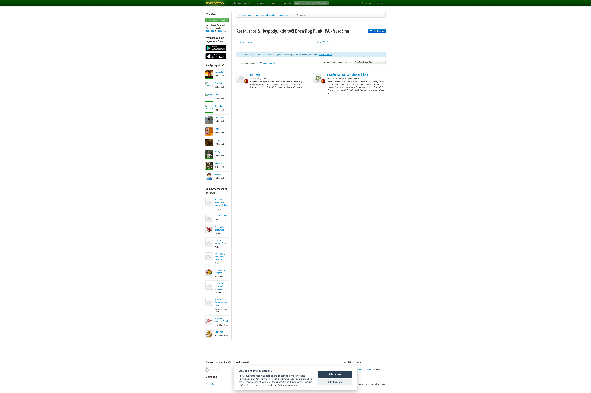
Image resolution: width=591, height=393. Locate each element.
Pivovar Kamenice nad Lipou (221, 302)
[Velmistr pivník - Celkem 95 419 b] (209, 109)
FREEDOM (220, 117)
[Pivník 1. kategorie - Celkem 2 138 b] (209, 131)
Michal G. (219, 162)
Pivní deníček (211, 2)
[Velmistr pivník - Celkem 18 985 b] (209, 74)
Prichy (217, 151)
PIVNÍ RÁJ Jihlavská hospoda (219, 286)
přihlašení (221, 30)
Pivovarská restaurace (220, 228)
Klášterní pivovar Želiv (220, 242)
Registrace (379, 2)
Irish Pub (255, 74)
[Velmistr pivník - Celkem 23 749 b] (209, 177)
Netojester (219, 71)
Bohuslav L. (220, 105)
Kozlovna (219, 331)
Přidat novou (378, 30)
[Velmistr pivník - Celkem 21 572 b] (209, 97)
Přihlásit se (366, 2)
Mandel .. (219, 174)
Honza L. (219, 140)
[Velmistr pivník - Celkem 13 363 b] (209, 143)
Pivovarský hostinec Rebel (221, 320)
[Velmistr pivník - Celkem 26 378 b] (209, 166)
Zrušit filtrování (325, 54)
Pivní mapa (259, 2)
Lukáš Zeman (365, 369)
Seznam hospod (247, 62)
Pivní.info (209, 383)
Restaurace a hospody (241, 2)
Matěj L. (218, 94)
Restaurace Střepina (220, 271)
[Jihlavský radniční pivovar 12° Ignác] (318, 78)
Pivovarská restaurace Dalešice (220, 256)
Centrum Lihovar (222, 215)
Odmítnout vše (335, 382)
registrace (209, 30)
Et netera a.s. (212, 369)
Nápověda (286, 2)
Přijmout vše (335, 374)
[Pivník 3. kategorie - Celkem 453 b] (209, 120)
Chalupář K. (220, 83)
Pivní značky (273, 2)
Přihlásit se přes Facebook (217, 20)
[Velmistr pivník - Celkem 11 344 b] (209, 154)
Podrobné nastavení (288, 385)
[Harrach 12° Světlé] (241, 78)
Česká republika (286, 14)
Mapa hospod (268, 62)
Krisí (217, 128)
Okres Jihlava (246, 42)
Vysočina (301, 14)
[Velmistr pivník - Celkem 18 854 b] (209, 86)
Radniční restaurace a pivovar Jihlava (221, 202)
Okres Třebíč (323, 42)
